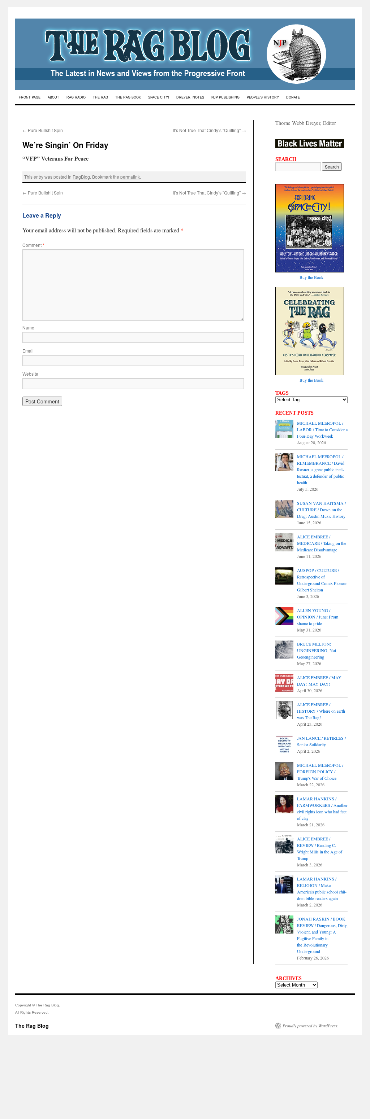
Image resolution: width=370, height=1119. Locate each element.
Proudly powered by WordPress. (311, 1025)
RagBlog (81, 177)
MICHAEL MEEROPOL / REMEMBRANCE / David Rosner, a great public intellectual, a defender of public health (320, 469)
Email (28, 350)
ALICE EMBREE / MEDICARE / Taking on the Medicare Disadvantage (321, 543)
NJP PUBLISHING (225, 97)
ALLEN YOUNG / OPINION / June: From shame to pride (317, 616)
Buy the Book (311, 277)
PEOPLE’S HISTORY (263, 97)
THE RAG (100, 97)
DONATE (293, 97)
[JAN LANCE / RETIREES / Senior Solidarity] (284, 744)
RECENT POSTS (294, 413)
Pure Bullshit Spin (42, 130)
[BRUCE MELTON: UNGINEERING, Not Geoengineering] (284, 650)
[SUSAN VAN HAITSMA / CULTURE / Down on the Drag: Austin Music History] (284, 509)
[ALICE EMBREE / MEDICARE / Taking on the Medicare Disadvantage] (284, 543)
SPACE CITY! (158, 97)
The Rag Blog (32, 1025)
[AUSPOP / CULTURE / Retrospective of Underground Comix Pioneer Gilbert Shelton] (284, 576)
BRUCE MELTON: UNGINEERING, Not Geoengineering (316, 650)
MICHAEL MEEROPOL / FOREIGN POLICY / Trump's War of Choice (320, 771)
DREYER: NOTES (190, 97)
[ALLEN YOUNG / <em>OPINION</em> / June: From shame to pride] (284, 616)
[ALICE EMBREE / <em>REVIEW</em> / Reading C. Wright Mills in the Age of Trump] (284, 845)
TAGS (282, 393)
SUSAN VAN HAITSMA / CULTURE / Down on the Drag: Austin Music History (321, 509)
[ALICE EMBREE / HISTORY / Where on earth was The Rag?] (284, 711)
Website (30, 374)
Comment (33, 245)
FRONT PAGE (29, 97)
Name (28, 327)
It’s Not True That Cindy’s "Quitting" (209, 130)
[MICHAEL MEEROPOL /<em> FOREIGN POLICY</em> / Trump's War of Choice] (284, 771)
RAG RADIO (76, 97)
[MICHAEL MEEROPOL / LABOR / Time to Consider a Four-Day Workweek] (284, 429)
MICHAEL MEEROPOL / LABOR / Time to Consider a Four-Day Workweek (322, 429)
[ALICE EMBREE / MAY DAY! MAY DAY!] (284, 684)
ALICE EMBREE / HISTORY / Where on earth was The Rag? (321, 710)
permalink (130, 177)
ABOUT (53, 97)
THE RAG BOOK (128, 97)
